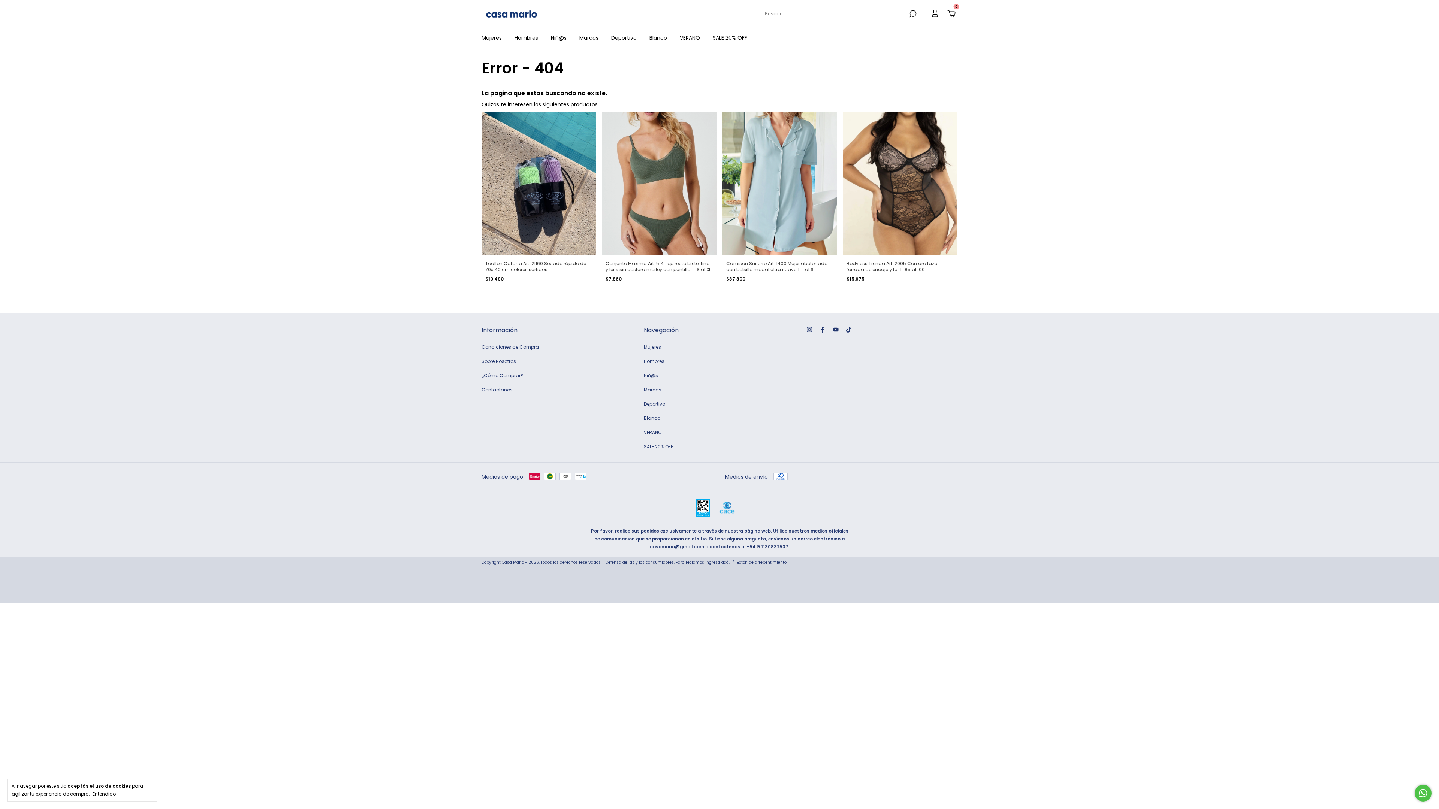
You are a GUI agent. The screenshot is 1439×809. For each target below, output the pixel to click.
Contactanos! (498, 390)
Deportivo (624, 38)
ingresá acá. (717, 562)
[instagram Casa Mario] (809, 329)
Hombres (526, 38)
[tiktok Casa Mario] (849, 329)
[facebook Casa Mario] (823, 329)
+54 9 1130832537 (767, 547)
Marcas (588, 38)
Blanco (658, 38)
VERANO (690, 38)
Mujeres (492, 38)
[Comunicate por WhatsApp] (1423, 793)
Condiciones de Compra (510, 347)
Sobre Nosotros (499, 361)
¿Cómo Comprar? (502, 375)
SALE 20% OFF (730, 38)
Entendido (104, 794)
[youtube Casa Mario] (836, 329)
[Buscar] (912, 13)
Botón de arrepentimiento (762, 562)
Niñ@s (559, 38)
